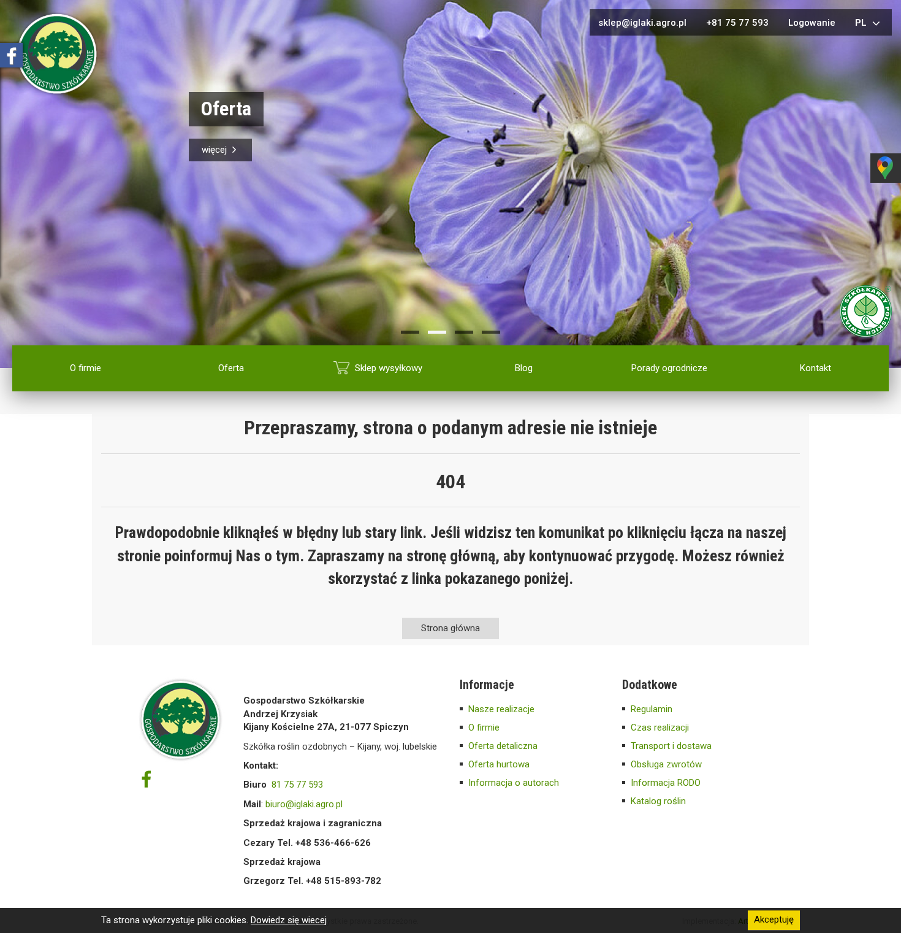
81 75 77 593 (297, 784)
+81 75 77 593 (737, 22)
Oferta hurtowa (499, 764)
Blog (524, 368)
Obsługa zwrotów (666, 764)
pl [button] (862, 22)
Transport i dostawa (671, 745)
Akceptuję (774, 920)
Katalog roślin (658, 801)
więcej (215, 149)
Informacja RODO (666, 782)
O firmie (85, 368)
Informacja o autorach (513, 782)
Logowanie (811, 22)
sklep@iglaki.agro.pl (642, 22)
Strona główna (450, 628)
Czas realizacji (660, 727)
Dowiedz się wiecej (289, 920)
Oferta (231, 368)
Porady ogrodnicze (669, 368)
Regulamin (651, 709)
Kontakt (815, 368)
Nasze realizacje (501, 709)
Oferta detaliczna (503, 745)
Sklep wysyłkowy (388, 368)
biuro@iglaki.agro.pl (304, 804)
